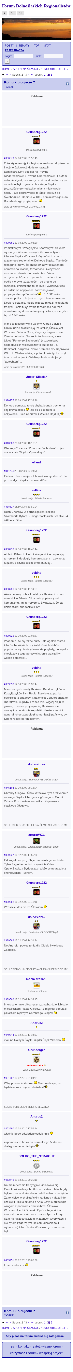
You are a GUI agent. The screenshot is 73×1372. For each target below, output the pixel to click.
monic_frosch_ (36, 979)
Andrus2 (36, 1022)
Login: (8, 56)
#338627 (9, 506)
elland (36, 462)
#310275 (9, 400)
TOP (37, 45)
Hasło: (38, 56)
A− (12, 12)
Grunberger (36, 1050)
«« (6, 74)
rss (12, 1346)
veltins (36, 490)
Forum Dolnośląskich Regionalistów (36, 5)
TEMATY (24, 45)
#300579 (9, 158)
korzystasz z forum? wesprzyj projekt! (36, 1353)
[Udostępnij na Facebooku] (67, 84)
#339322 (9, 635)
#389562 (9, 940)
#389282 (9, 902)
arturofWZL (36, 834)
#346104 (9, 787)
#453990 (9, 1128)
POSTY (9, 45)
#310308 (9, 443)
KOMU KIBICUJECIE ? (54, 69)
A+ (20, 12)
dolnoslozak (36, 764)
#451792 (9, 1078)
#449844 (9, 1035)
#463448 (9, 1179)
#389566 (9, 999)
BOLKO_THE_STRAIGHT (36, 1156)
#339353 (9, 684)
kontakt (23, 1346)
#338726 (9, 589)
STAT (47, 45)
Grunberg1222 (36, 132)
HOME (6, 69)
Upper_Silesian (36, 376)
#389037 (9, 855)
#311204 (9, 471)
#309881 (9, 242)
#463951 (9, 1260)
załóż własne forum (47, 1346)
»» (32, 74)
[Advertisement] (36, 112)
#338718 (9, 549)
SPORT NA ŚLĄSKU (25, 69)
